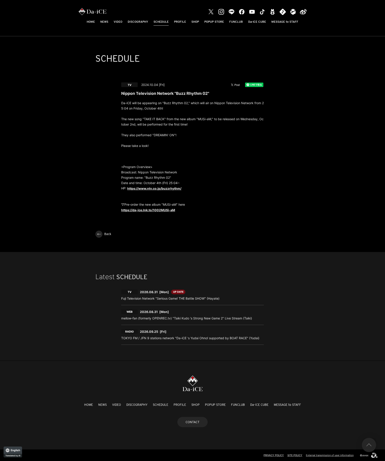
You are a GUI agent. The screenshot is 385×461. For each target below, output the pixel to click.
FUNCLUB (236, 21)
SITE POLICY (294, 455)
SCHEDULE (161, 21)
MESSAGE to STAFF (284, 21)
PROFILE (180, 21)
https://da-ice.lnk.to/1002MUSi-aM (148, 210)
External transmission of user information (330, 455)
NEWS (104, 21)
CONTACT (192, 422)
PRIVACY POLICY (274, 455)
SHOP (195, 21)
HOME (91, 21)
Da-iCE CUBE (257, 21)
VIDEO (118, 21)
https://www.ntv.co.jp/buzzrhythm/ (154, 188)
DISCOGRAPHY (138, 21)
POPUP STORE (214, 21)
